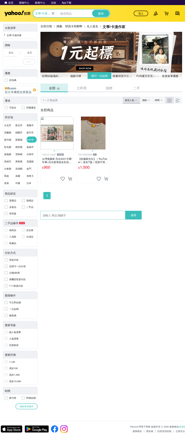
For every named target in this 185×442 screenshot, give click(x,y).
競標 (109, 88)
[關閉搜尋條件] (53, 13)
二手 (136, 88)
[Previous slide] (43, 133)
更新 (182, 426)
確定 (29, 61)
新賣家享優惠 (170, 76)
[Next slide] (71, 133)
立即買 (82, 88)
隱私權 (149, 431)
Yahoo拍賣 (17, 13)
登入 (140, 13)
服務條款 (137, 431)
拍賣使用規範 (164, 431)
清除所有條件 (27, 406)
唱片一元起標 (99, 76)
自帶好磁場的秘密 (53, 76)
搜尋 (133, 215)
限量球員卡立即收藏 (124, 76)
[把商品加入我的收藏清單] (63, 179)
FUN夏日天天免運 (147, 76)
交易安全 (180, 431)
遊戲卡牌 (75, 76)
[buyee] (20, 90)
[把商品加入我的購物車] (70, 179)
